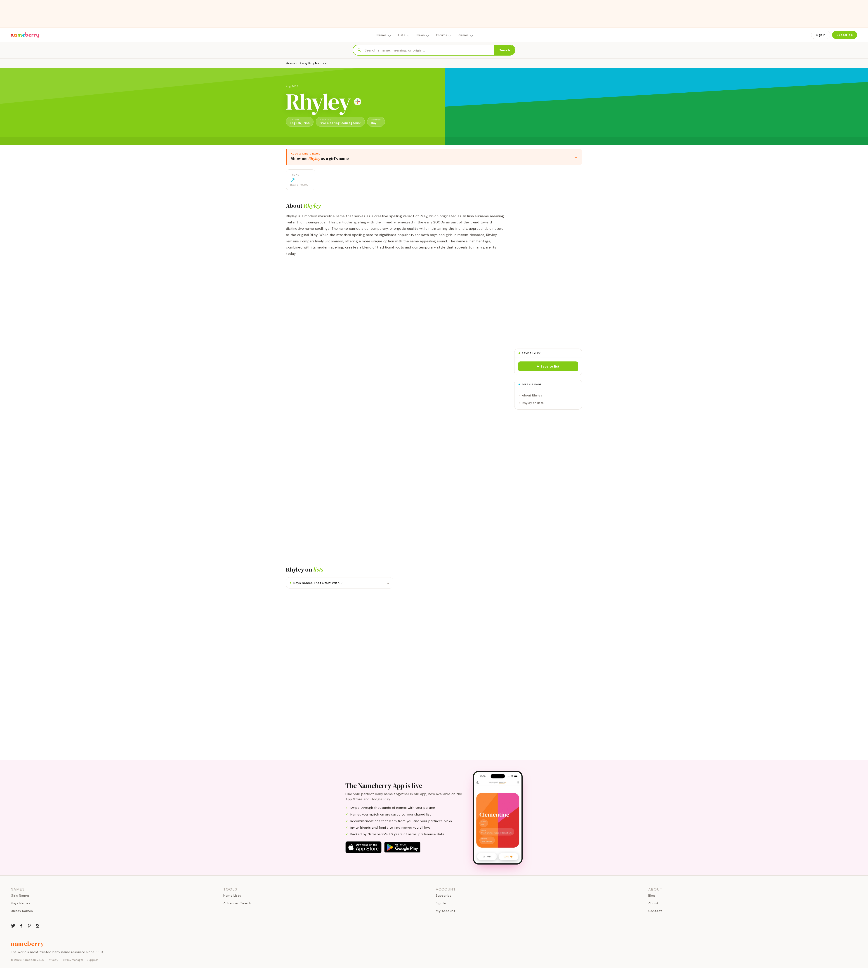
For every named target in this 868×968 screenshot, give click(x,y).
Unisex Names (22, 911)
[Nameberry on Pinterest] (29, 925)
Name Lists (232, 895)
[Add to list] (357, 101)
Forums (441, 35)
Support (93, 960)
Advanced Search (237, 903)
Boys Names (20, 903)
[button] (548, 366)
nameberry (27, 943)
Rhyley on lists (533, 403)
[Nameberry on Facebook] (21, 925)
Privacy (53, 960)
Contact (655, 911)
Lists (402, 35)
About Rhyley (532, 395)
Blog (651, 895)
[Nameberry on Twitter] (13, 925)
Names (382, 35)
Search (504, 50)
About (653, 903)
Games (463, 35)
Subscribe (845, 35)
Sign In (821, 35)
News (421, 35)
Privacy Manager (72, 960)
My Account (445, 911)
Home (290, 63)
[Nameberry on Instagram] (37, 925)
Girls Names (20, 895)
